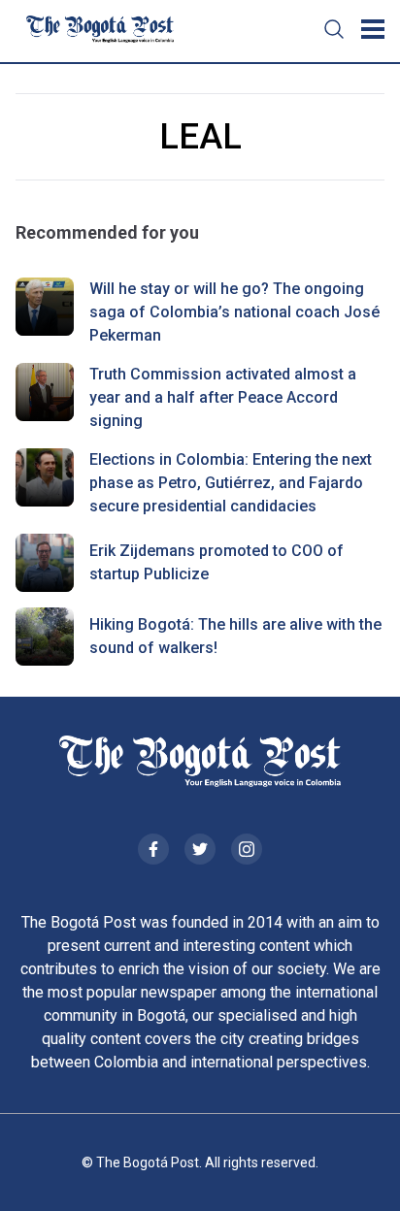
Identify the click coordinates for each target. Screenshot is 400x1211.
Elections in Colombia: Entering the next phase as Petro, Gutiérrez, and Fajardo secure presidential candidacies (230, 482)
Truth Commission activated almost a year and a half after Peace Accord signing (222, 397)
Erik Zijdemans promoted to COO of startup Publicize (216, 562)
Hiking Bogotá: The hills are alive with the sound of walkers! (235, 636)
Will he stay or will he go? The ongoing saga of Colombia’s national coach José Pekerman (234, 311)
